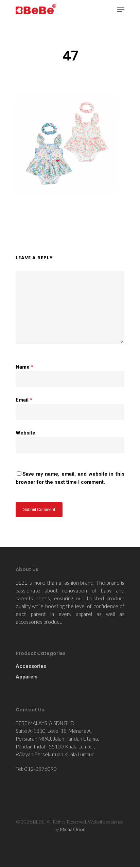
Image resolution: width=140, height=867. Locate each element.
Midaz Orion (73, 829)
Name (24, 367)
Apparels (26, 677)
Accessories (31, 666)
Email (24, 400)
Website (25, 433)
